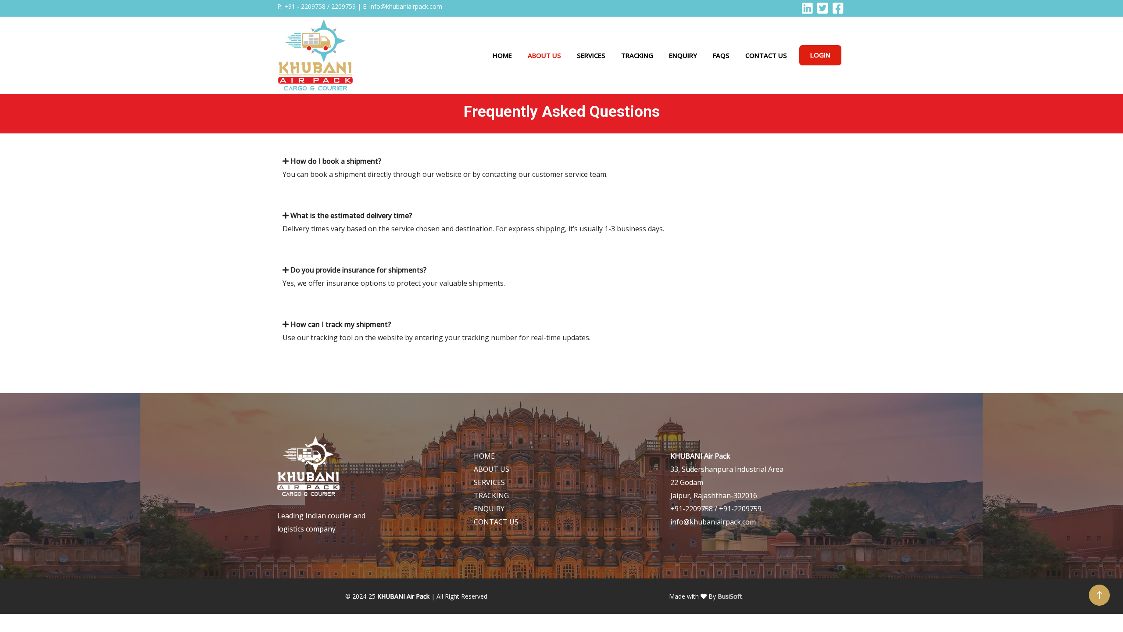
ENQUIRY (489, 509)
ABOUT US (491, 469)
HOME (484, 456)
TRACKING (491, 495)
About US (544, 55)
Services (591, 55)
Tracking (637, 55)
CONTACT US (496, 522)
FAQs (721, 55)
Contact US (766, 55)
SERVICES (489, 482)
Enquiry (683, 55)
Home (502, 55)
